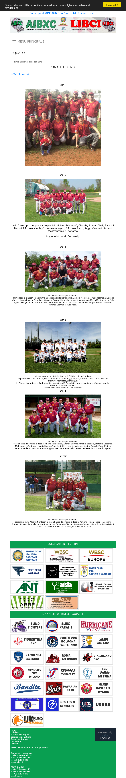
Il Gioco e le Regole (20, 734)
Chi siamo (15, 732)
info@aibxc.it (17, 762)
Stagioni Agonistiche (21, 737)
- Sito (15, 74)
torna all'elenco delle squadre (28, 61)
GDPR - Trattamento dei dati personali (29, 747)
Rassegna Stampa (19, 739)
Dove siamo (16, 741)
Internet (23, 74)
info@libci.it (16, 776)
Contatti (15, 744)
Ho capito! (112, 5)
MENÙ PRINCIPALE (30, 41)
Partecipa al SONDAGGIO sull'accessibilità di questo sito (63, 13)
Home (14, 730)
